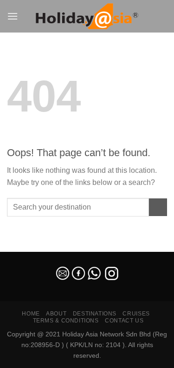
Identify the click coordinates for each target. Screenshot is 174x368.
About (56, 313)
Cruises (135, 313)
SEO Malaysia (19, 246)
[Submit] (158, 207)
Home (30, 313)
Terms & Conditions (66, 320)
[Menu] (12, 16)
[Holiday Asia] (87, 16)
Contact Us (124, 320)
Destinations (94, 313)
